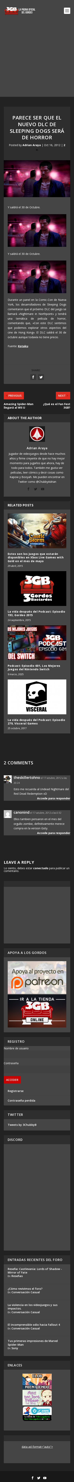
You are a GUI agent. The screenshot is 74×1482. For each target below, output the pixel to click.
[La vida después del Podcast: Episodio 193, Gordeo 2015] (37, 588)
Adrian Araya (31, 145)
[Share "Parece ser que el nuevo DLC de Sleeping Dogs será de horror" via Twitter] (41, 377)
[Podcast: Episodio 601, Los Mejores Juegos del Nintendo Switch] (37, 642)
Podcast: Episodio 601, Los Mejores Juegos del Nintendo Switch (34, 667)
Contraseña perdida (21, 1100)
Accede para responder (53, 798)
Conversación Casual (25, 1292)
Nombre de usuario (16, 1048)
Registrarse (15, 1091)
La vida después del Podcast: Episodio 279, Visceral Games (36, 721)
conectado (40, 868)
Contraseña (11, 1063)
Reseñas (17, 1276)
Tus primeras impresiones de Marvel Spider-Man (33, 1342)
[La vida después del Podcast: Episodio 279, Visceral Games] (37, 696)
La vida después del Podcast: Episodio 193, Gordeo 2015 (36, 613)
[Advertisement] (37, 60)
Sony (14, 1348)
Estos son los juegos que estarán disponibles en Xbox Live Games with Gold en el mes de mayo (36, 557)
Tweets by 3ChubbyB (22, 1125)
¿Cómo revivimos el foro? (25, 1289)
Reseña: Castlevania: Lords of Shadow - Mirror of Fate (35, 1270)
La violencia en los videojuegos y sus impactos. (32, 1306)
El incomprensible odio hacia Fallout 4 (34, 1325)
